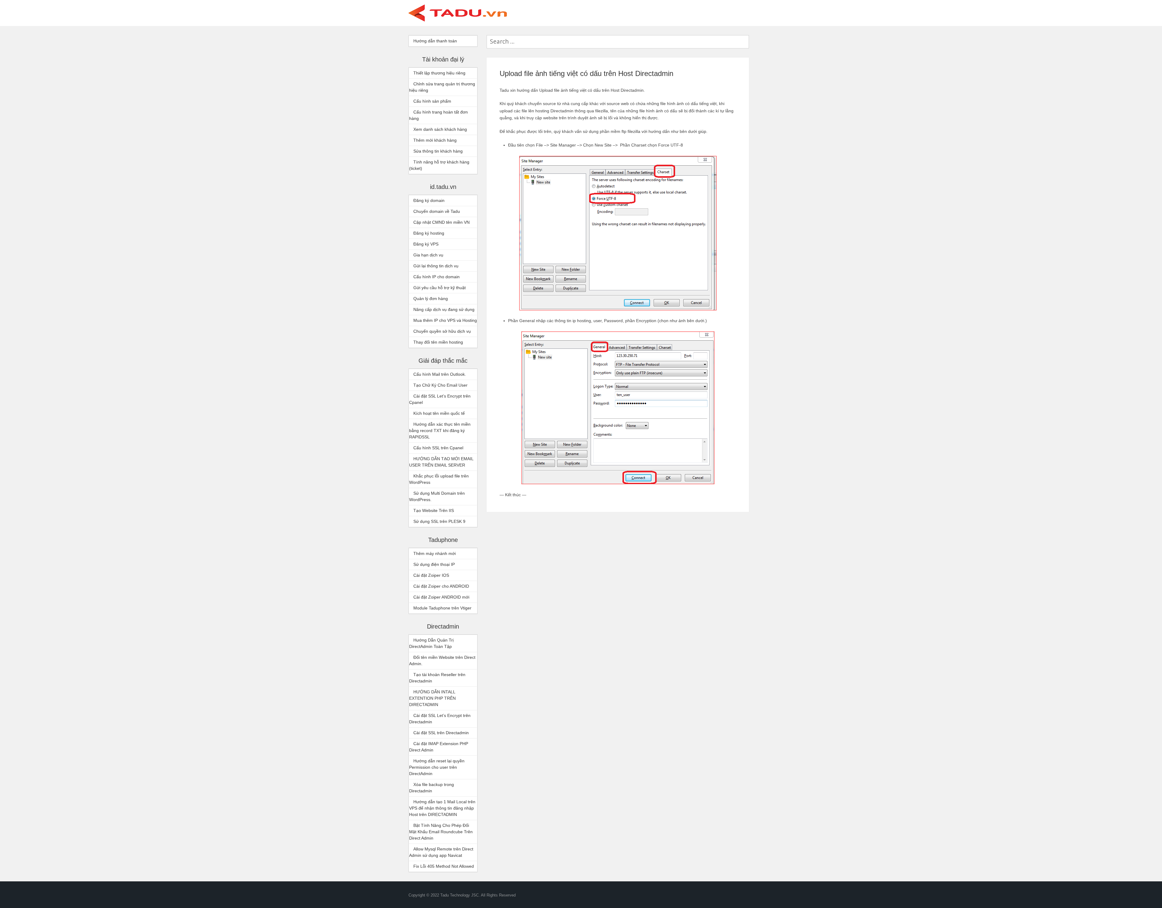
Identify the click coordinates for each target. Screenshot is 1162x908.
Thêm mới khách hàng (435, 140)
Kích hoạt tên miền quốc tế (439, 413)
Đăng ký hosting (428, 233)
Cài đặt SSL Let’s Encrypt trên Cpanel (440, 399)
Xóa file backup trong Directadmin (431, 787)
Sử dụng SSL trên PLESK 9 (439, 521)
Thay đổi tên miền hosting (438, 342)
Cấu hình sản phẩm (432, 101)
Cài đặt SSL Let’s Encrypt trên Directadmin (440, 718)
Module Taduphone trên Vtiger (442, 608)
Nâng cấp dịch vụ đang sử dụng (443, 309)
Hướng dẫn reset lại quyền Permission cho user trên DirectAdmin (436, 767)
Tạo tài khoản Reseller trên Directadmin (437, 677)
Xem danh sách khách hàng (440, 129)
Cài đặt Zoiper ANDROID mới (441, 597)
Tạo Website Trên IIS (433, 510)
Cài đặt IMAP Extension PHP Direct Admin (438, 746)
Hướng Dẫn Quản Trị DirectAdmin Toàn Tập (431, 643)
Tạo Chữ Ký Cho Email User (440, 385)
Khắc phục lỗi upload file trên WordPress (439, 479)
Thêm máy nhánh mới (434, 553)
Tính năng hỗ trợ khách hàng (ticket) (439, 165)
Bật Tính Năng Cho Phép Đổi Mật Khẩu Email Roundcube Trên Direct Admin (441, 831)
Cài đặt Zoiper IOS (431, 575)
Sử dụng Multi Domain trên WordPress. (437, 496)
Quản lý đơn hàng (430, 298)
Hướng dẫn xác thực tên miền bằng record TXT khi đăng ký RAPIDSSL (440, 430)
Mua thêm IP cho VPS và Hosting (445, 320)
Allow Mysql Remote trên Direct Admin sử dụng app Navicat (441, 852)
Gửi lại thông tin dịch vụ (435, 265)
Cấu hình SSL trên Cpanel (438, 447)
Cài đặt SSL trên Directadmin (441, 732)
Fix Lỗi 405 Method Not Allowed (443, 866)
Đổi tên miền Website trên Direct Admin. (442, 660)
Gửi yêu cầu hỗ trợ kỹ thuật (439, 287)
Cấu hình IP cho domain (436, 276)
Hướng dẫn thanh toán (435, 40)
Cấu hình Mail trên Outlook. (439, 374)
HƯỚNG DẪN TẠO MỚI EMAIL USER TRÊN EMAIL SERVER (441, 461)
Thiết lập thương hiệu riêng (439, 73)
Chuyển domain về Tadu (436, 211)
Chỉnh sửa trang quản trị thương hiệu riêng (442, 87)
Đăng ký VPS (425, 244)
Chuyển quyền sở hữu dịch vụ (442, 331)
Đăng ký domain (429, 200)
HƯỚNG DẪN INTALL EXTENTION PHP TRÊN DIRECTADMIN (432, 698)
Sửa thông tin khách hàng (438, 151)
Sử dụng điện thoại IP (434, 564)
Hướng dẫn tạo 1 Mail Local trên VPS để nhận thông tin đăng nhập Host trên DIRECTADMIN (442, 808)
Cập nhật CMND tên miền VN (441, 222)
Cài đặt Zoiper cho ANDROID (441, 586)
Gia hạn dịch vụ (428, 255)
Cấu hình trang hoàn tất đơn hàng (438, 115)
